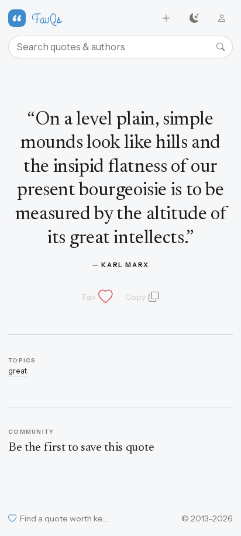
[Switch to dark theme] (194, 18)
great (17, 370)
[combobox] (120, 47)
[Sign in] (222, 18)
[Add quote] (166, 18)
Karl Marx (125, 265)
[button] (96, 297)
